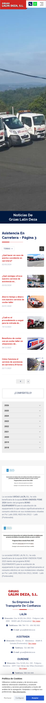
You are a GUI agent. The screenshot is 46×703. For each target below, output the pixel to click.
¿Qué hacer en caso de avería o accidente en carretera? (12, 258)
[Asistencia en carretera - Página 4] (28, 381)
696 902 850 (35, 625)
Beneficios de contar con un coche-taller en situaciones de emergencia (12, 341)
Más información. (19, 692)
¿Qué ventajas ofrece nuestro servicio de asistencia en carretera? (12, 279)
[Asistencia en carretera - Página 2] (20, 381)
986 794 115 (23, 625)
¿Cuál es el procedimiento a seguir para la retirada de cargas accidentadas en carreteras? (13, 320)
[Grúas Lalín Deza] (13, 5)
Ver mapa (36, 621)
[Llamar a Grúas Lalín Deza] (30, 4)
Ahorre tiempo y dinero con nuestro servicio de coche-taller (13, 300)
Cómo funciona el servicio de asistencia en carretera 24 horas (12, 362)
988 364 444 (29, 673)
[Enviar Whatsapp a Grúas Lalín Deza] (35, 4)
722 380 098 (29, 648)
